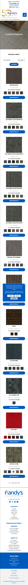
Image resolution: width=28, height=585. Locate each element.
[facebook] (10, 502)
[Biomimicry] (14, 110)
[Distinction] (21, 127)
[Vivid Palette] (21, 471)
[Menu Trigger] (25, 15)
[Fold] (13, 196)
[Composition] (17, 127)
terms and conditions (9, 292)
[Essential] (9, 265)
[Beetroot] (13, 437)
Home (2, 19)
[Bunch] (9, 196)
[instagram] (12, 502)
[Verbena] (17, 437)
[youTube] (17, 502)
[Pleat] (17, 196)
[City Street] (22, 368)
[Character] (9, 127)
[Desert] (9, 92)
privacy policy (16, 291)
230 (19, 483)
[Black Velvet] (16, 334)
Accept (10, 295)
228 (13, 483)
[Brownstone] (14, 368)
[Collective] (13, 127)
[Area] (14, 76)
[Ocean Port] (10, 368)
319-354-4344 (15, 7)
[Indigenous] (13, 265)
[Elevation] (13, 92)
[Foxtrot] (14, 386)
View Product (14, 97)
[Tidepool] (14, 351)
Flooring (6, 19)
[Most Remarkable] (9, 471)
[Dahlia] (9, 437)
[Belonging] (14, 248)
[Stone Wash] (21, 437)
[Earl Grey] (18, 368)
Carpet (10, 19)
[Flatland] (21, 92)
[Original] (21, 265)
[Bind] (14, 179)
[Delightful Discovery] (14, 454)
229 (16, 483)
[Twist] (21, 196)
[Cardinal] (14, 420)
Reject (17, 295)
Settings (14, 298)
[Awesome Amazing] (17, 471)
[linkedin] (15, 502)
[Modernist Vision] (13, 471)
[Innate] (17, 265)
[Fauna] (17, 92)
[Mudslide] (14, 282)
